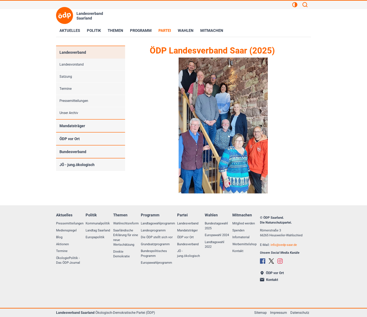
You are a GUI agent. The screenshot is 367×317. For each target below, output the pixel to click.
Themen (115, 30)
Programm (141, 30)
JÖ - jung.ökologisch (77, 164)
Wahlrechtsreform (126, 223)
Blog (59, 237)
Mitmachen (211, 30)
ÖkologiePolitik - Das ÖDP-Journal (68, 260)
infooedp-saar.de (284, 245)
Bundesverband (72, 151)
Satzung (65, 77)
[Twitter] (271, 261)
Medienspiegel (66, 230)
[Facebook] (262, 261)
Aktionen (62, 244)
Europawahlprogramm (156, 263)
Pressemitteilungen (73, 101)
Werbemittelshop (244, 244)
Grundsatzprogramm (155, 244)
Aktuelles (69, 30)
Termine (65, 89)
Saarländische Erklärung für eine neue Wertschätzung (125, 237)
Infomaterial (241, 237)
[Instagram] (280, 261)
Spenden (238, 230)
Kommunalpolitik (98, 223)
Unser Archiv (68, 113)
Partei (164, 30)
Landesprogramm (153, 230)
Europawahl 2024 (217, 235)
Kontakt (237, 251)
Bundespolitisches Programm (154, 253)
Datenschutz (299, 313)
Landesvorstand (71, 64)
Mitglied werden (243, 223)
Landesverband (72, 52)
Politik (94, 30)
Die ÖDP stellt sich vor (157, 237)
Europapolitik (95, 237)
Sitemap (260, 313)
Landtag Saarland (98, 230)
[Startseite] (64, 15)
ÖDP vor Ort (69, 139)
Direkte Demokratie (121, 254)
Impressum (278, 313)
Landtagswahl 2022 (214, 244)
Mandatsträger (72, 126)
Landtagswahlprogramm (158, 223)
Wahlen (185, 30)
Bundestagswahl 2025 (216, 225)
